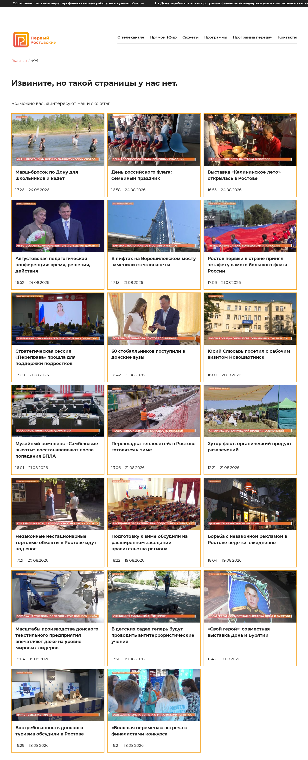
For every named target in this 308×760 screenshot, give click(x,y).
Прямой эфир (163, 37)
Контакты (287, 37)
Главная (19, 61)
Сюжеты (190, 37)
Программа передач (252, 37)
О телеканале (130, 37)
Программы (215, 37)
